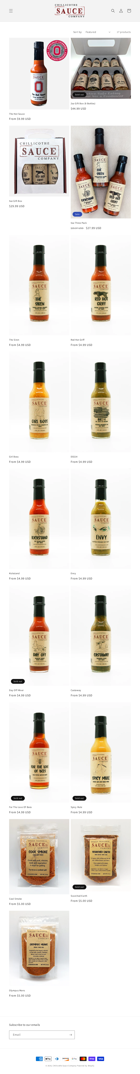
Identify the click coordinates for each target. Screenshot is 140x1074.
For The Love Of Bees (20, 807)
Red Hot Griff (78, 339)
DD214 (74, 456)
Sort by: (77, 32)
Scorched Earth (79, 895)
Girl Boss (13, 456)
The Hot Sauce (17, 113)
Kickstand (14, 573)
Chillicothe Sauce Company (65, 1066)
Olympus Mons (17, 990)
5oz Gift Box (15, 201)
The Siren (14, 339)
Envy (73, 573)
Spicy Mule (76, 807)
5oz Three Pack (79, 223)
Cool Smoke (15, 898)
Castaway (76, 690)
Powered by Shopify (85, 1066)
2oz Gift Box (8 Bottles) (83, 103)
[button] (11, 11)
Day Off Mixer (16, 690)
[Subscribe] (71, 1035)
